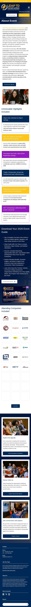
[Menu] (28, 7)
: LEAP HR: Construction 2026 (15, 1)
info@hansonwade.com (7, 556)
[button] (15, 406)
